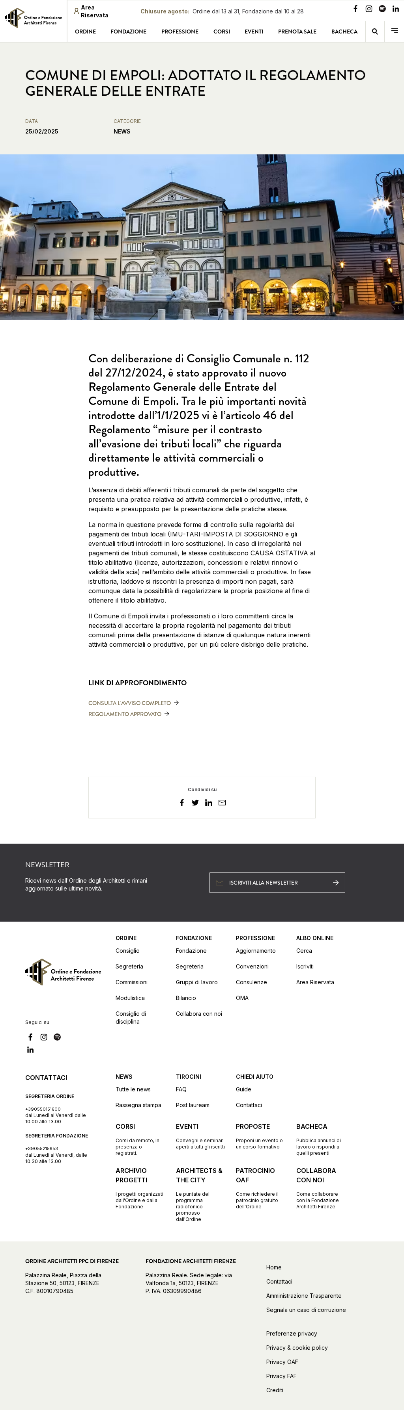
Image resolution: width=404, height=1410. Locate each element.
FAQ (181, 1089)
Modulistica (130, 997)
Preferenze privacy (291, 1333)
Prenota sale (297, 31)
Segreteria (129, 966)
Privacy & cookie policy (297, 1347)
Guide (243, 1089)
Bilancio (186, 997)
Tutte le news (133, 1089)
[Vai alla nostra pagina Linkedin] (396, 10)
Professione (179, 31)
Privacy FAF (281, 1376)
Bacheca (344, 31)
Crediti (274, 1390)
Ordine (85, 31)
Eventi (254, 31)
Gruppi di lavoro (197, 982)
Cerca (304, 950)
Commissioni (132, 982)
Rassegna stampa (138, 1105)
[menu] (394, 31)
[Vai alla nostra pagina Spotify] (382, 10)
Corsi (221, 31)
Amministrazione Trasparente (304, 1295)
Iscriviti (305, 966)
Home (274, 1267)
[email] (222, 804)
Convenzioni (252, 966)
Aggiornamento (256, 950)
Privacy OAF (282, 1361)
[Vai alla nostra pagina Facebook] (355, 10)
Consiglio (128, 950)
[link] (33, 20)
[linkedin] (208, 804)
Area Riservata (315, 982)
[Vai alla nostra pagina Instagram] (369, 10)
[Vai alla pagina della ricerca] (375, 31)
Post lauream (192, 1105)
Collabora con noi (199, 1013)
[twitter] (195, 804)
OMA (242, 997)
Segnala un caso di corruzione (306, 1309)
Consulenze (251, 982)
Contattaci (249, 1105)
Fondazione (128, 31)
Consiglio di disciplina (131, 1017)
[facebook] (182, 804)
